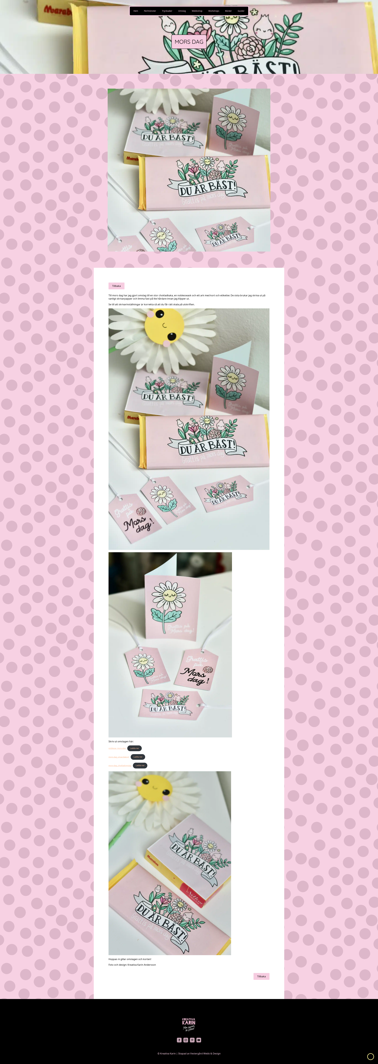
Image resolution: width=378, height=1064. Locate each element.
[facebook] (179, 1040)
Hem (135, 10)
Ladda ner (134, 748)
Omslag (182, 10)
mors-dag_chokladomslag (120, 765)
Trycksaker (167, 10)
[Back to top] (370, 1056)
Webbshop (197, 10)
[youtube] (198, 1040)
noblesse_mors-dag (117, 748)
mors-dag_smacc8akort (119, 756)
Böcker (228, 10)
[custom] (192, 1040)
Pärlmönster (150, 10)
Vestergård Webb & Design (205, 1053)
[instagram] (185, 1040)
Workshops (213, 10)
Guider (241, 10)
